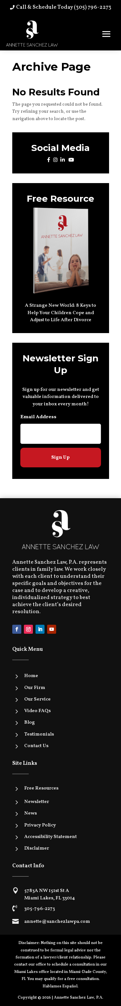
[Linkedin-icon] (62, 160)
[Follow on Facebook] (16, 629)
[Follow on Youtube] (51, 629)
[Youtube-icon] (71, 160)
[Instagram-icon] (55, 160)
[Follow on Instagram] (28, 629)
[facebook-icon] (48, 160)
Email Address (38, 417)
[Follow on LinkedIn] (40, 629)
